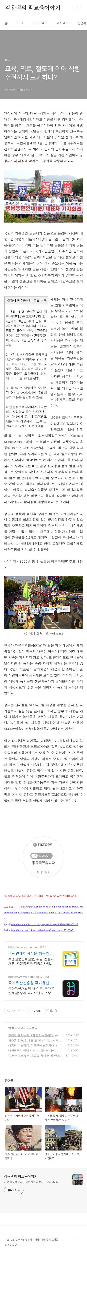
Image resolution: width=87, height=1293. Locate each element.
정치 (11, 1028)
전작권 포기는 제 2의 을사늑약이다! (31, 1035)
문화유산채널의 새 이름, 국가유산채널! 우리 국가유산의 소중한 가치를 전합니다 (31, 990)
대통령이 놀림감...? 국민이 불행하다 (31, 1045)
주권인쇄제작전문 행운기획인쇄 (30, 953)
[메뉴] (79, 8)
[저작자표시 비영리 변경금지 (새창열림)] (51, 1011)
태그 (20, 23)
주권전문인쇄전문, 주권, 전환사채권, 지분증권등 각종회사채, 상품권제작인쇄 (31, 961)
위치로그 (62, 23)
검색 (70, 8)
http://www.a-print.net (23, 947)
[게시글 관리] (24, 1011)
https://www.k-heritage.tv (25, 976)
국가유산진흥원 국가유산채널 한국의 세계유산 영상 (30, 983)
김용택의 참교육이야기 (33, 8)
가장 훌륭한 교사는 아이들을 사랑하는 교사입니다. (31, 1182)
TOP (79, 1241)
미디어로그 (40, 23)
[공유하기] (18, 1011)
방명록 (82, 23)
